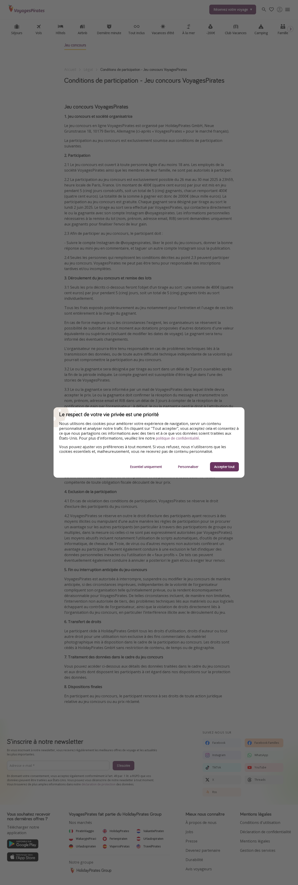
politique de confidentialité (177, 438)
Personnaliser (188, 466)
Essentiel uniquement (146, 466)
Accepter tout (224, 466)
